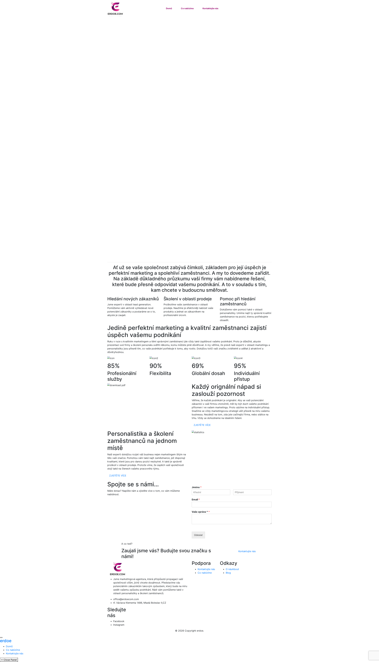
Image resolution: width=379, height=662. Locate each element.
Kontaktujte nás (210, 8)
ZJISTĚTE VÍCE (202, 424)
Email (196, 499)
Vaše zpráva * (201, 511)
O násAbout (232, 569)
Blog (228, 572)
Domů (169, 8)
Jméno (196, 487)
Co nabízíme (187, 8)
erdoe (5, 640)
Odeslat (198, 535)
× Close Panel (9, 659)
